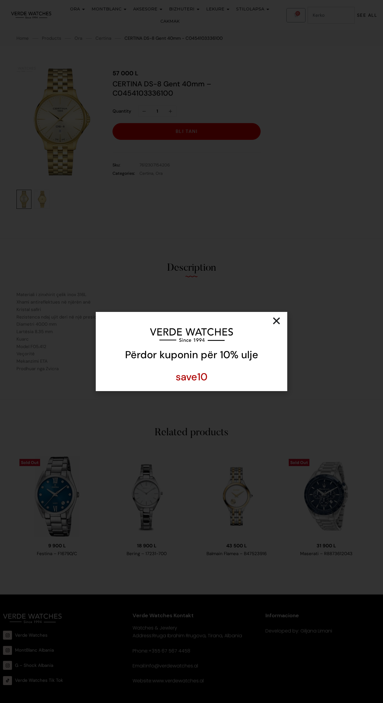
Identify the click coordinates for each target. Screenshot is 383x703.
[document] (191, 351)
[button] (276, 321)
